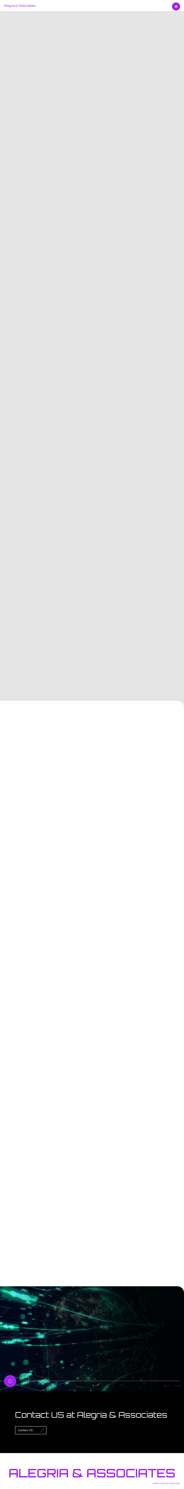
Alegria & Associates (20, 5)
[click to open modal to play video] (175, 1480)
